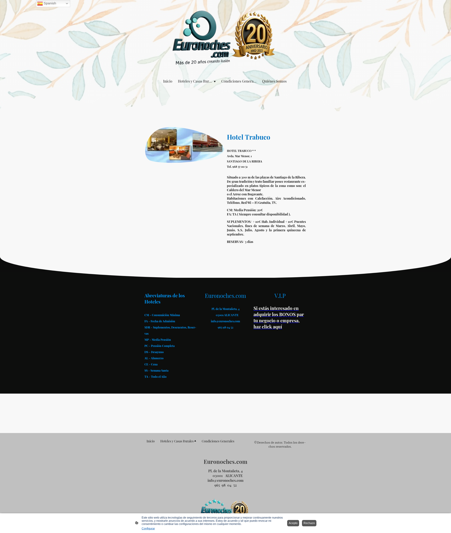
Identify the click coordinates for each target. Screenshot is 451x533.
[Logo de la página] (225, 37)
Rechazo (309, 523)
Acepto (293, 523)
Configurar (148, 528)
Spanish (49, 3)
